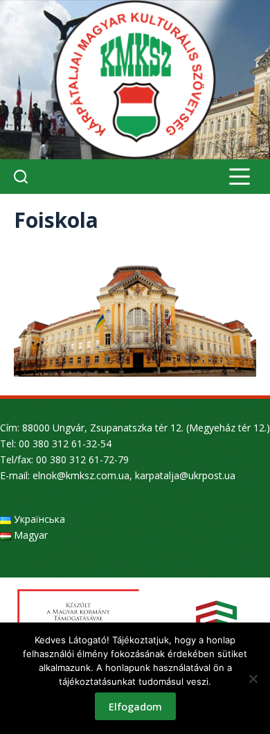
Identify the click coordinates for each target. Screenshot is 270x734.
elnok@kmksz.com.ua (81, 475)
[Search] (21, 177)
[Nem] (253, 679)
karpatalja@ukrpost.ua (185, 475)
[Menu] (239, 176)
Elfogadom (135, 706)
